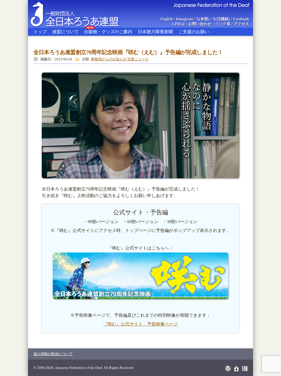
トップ (40, 31)
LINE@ (178, 24)
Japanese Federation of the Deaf (211, 5)
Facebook (241, 19)
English (167, 19)
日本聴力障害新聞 (155, 31)
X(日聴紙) (221, 19)
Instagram (184, 19)
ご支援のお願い (193, 31)
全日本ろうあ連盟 (79, 13)
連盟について (65, 31)
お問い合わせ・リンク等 (209, 24)
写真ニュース (138, 59)
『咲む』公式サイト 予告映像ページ (140, 324)
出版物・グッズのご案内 (108, 30)
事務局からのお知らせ (109, 59)
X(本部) (203, 19)
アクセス (241, 24)
